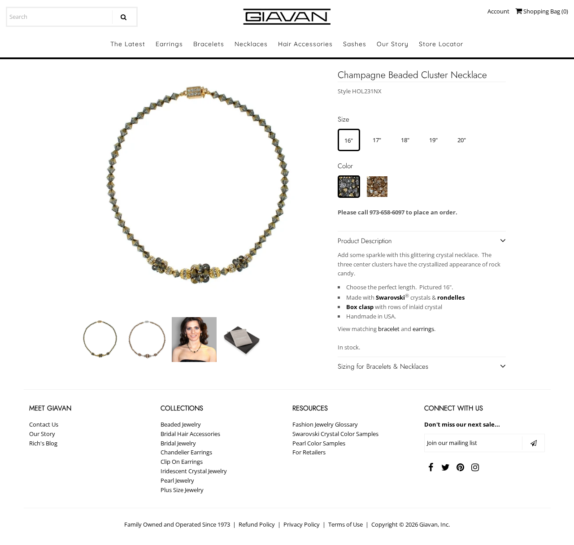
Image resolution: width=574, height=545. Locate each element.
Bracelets (208, 44)
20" (461, 140)
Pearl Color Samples (318, 443)
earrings (423, 329)
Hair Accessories (305, 44)
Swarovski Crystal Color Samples (335, 434)
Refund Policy (257, 524)
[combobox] (71, 17)
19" (433, 140)
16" (348, 140)
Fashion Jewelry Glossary (325, 424)
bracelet (389, 329)
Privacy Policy (301, 524)
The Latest (127, 44)
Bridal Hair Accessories (190, 434)
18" (405, 140)
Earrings (169, 44)
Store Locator (441, 44)
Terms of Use (345, 524)
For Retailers (309, 452)
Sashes (354, 44)
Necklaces (251, 44)
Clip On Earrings (182, 462)
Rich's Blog (43, 443)
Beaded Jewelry (181, 424)
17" (377, 140)
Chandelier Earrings (186, 452)
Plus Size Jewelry (182, 490)
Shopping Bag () (545, 11)
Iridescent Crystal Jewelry (194, 471)
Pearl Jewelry (177, 480)
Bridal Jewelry (178, 443)
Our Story (393, 44)
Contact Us (43, 424)
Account (498, 11)
